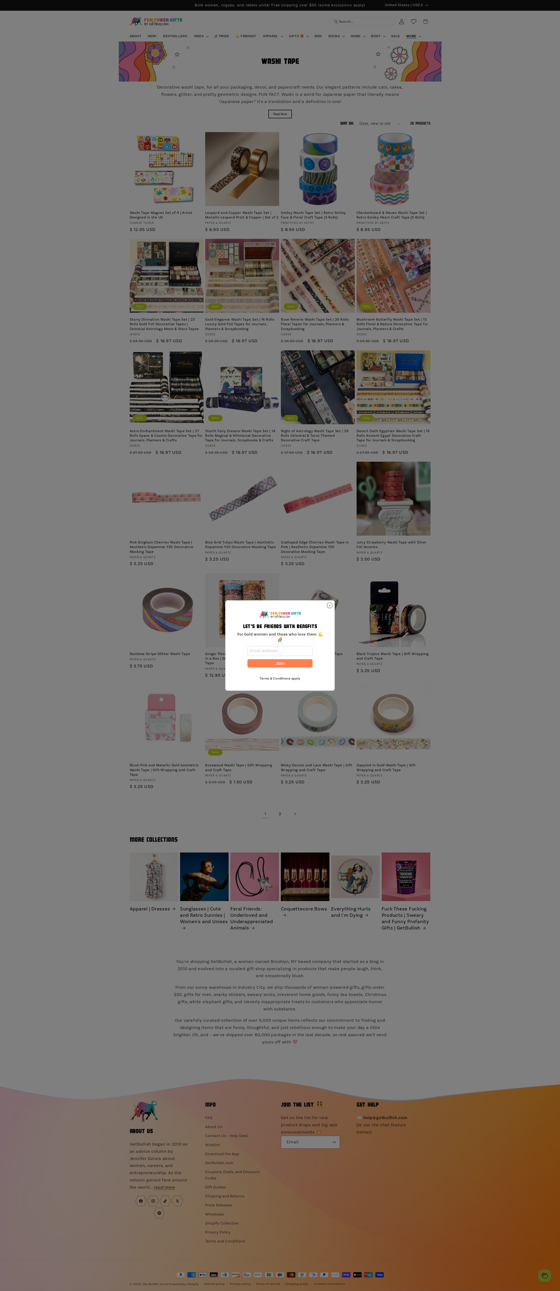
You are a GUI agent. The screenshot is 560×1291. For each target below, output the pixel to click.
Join (280, 663)
